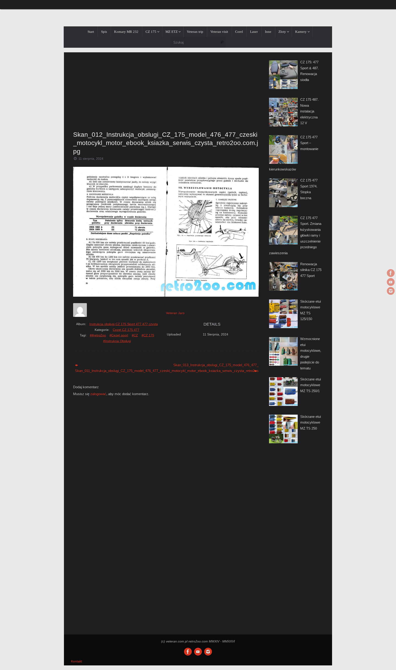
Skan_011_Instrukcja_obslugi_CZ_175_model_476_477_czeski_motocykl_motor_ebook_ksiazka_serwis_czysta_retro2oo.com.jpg (117, 371)
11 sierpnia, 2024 (90, 158)
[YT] (391, 282)
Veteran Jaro (175, 313)
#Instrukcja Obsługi (117, 341)
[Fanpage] (391, 273)
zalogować (98, 394)
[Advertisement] (166, 90)
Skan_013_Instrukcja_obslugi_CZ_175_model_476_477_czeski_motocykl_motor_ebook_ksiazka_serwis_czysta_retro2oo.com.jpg (216, 365)
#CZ (135, 335)
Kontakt (76, 661)
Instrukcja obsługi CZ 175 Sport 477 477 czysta (123, 324)
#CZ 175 (148, 335)
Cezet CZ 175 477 (126, 330)
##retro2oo (98, 335)
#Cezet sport (119, 335)
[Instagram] (391, 291)
